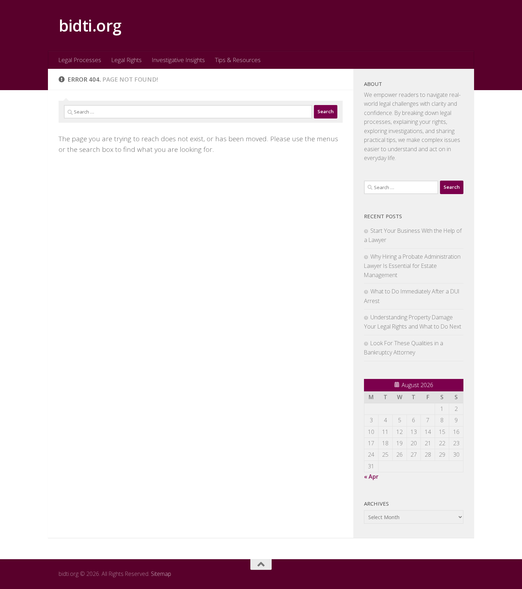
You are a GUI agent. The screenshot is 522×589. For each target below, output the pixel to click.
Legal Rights (126, 60)
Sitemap (161, 574)
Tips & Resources (238, 60)
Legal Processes (79, 60)
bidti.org (90, 25)
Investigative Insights (178, 60)
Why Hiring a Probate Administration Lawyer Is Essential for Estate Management (412, 266)
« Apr (371, 476)
